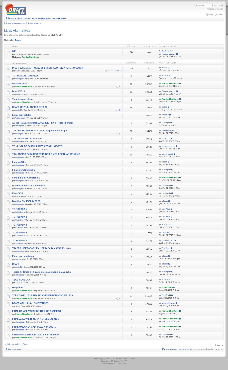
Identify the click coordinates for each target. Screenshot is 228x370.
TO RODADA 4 (19, 217)
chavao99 (166, 138)
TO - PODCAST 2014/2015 (25, 75)
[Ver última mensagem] (177, 54)
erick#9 (165, 75)
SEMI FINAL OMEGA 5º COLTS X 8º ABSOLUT (36, 334)
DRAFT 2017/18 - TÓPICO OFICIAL (29, 107)
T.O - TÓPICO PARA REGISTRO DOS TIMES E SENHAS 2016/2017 (46, 154)
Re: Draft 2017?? (166, 51)
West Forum (20, 118)
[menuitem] (209, 15)
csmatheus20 (167, 154)
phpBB (105, 359)
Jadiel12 (18, 110)
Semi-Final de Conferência (26, 177)
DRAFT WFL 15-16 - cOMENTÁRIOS (30, 303)
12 (121, 71)
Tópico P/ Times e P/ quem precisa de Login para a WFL (41, 272)
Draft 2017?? (18, 91)
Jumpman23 (167, 287)
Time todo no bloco (22, 99)
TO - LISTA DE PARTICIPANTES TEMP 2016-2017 (37, 146)
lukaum (165, 201)
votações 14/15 (19, 83)
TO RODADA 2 (19, 232)
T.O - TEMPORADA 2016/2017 (27, 138)
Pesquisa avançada (215, 9)
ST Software (116, 361)
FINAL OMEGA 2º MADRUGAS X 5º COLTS (34, 327)
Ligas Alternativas (17, 30)
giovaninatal (166, 130)
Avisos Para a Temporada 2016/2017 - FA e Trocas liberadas (42, 123)
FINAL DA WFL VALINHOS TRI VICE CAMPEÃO (36, 311)
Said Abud (19, 212)
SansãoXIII (166, 295)
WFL (14, 51)
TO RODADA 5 (19, 209)
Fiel (16, 196)
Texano (18, 40)
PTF (125, 361)
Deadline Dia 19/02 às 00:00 (26, 201)
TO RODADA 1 (19, 240)
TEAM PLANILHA (21, 280)
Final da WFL (19, 162)
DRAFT (15, 264)
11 (118, 71)
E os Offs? (17, 193)
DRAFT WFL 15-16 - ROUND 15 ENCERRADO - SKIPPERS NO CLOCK (47, 68)
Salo (17, 71)
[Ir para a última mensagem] (169, 68)
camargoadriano (168, 146)
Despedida (17, 287)
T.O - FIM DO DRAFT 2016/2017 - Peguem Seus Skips (39, 130)
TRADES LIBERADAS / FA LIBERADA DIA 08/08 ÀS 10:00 (41, 248)
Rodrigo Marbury (169, 54)
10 (116, 71)
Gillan (164, 232)
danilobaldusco (168, 240)
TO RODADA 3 (19, 225)
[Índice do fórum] (30, 14)
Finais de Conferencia (23, 170)
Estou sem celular (21, 115)
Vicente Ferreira (168, 303)
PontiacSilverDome (30, 57)
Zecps (164, 68)
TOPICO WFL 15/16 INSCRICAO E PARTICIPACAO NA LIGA (42, 295)
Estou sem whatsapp (23, 256)
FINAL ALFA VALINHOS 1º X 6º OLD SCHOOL (35, 319)
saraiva (18, 259)
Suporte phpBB (120, 363)
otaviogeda (19, 79)
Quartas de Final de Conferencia (28, 185)
